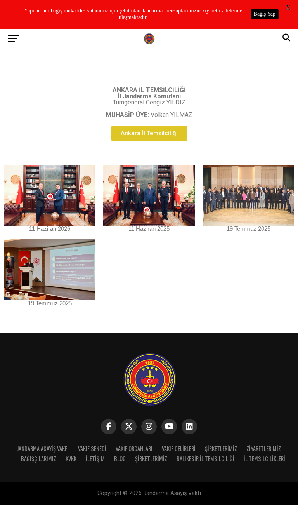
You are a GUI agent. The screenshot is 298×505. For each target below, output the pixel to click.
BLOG (120, 458)
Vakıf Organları (134, 448)
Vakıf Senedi (92, 448)
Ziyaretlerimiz (263, 448)
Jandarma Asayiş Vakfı (43, 448)
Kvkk (71, 458)
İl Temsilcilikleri (264, 458)
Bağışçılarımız (38, 458)
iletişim (95, 458)
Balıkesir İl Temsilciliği (205, 458)
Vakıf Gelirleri (179, 448)
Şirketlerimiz (221, 448)
